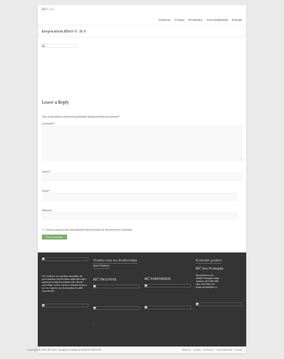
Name (46, 171)
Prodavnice (208, 349)
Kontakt (238, 349)
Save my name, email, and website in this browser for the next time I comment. (89, 229)
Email (46, 190)
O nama (197, 349)
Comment (48, 123)
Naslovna (186, 349)
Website (47, 210)
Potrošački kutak (224, 349)
